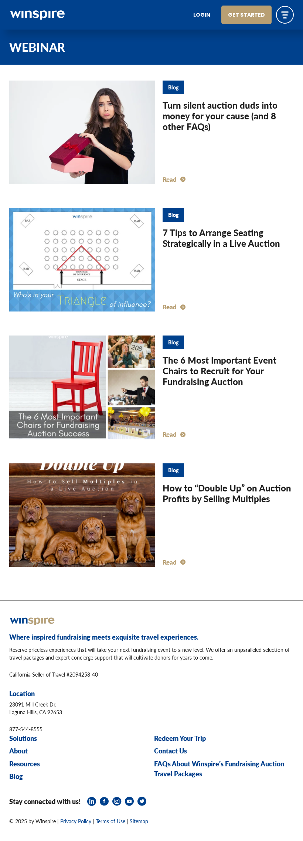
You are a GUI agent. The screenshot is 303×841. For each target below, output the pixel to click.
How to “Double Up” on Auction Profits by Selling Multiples (227, 493)
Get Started (246, 15)
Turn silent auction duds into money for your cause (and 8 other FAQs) (220, 116)
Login (201, 15)
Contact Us (170, 750)
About (18, 750)
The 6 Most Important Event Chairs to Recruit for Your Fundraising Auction (219, 371)
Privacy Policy (75, 821)
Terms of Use (110, 821)
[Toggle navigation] (285, 15)
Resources (24, 763)
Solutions (23, 738)
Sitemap (139, 821)
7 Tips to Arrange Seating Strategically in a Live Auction (221, 237)
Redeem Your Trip (180, 738)
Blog (16, 776)
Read (170, 179)
